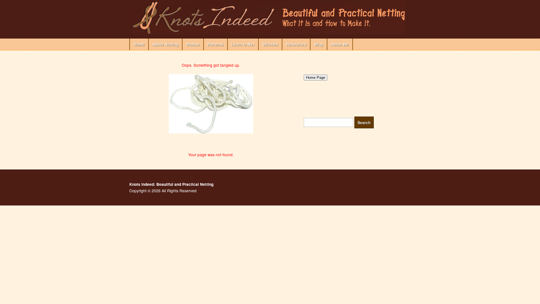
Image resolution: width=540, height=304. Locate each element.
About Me (339, 44)
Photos (192, 44)
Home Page (315, 77)
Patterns (215, 44)
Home (139, 44)
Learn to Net (242, 44)
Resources (296, 44)
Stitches (270, 44)
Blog (318, 44)
